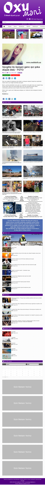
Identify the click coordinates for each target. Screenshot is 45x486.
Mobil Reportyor (38, 19)
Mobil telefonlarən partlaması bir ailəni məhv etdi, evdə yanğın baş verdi (32, 147)
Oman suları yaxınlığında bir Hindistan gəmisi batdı (32, 161)
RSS (23, 482)
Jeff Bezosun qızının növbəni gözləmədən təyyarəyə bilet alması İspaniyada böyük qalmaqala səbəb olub (12, 193)
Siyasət (9, 26)
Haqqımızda (37, 24)
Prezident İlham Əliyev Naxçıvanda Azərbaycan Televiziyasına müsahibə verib (26, 309)
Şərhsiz (12, 236)
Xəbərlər (28, 26)
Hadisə (5, 72)
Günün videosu (14, 241)
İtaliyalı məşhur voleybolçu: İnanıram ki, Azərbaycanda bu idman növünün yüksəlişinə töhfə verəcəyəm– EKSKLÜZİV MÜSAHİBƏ (25, 321)
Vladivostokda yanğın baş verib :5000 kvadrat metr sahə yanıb (33, 178)
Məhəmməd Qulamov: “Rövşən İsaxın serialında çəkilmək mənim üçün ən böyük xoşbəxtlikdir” (27, 298)
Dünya (15, 26)
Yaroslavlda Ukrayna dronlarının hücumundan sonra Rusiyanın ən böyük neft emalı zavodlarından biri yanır (11, 162)
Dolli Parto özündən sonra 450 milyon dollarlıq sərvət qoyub (22, 258)
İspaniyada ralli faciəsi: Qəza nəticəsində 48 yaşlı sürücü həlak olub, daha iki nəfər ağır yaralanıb (11, 132)
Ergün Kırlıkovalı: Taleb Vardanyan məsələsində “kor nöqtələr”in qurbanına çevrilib (27, 315)
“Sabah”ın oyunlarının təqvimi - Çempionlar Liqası (20, 270)
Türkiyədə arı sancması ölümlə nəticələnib (31, 192)
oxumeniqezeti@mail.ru (30, 482)
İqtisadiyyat (21, 26)
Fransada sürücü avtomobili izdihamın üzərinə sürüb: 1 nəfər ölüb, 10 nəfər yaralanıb (10, 117)
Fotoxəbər (13, 331)
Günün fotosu (13, 247)
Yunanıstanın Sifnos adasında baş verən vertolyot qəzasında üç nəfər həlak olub (11, 147)
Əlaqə (41, 24)
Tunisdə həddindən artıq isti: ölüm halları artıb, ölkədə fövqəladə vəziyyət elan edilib (26, 254)
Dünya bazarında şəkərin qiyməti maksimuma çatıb (21, 287)
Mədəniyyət (35, 26)
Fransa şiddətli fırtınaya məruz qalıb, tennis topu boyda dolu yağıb (23, 264)
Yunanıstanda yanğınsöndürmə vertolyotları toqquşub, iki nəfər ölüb (10, 178)
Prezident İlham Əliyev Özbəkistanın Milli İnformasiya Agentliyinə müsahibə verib (27, 303)
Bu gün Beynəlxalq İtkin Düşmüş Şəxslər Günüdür (20, 281)
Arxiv (33, 24)
